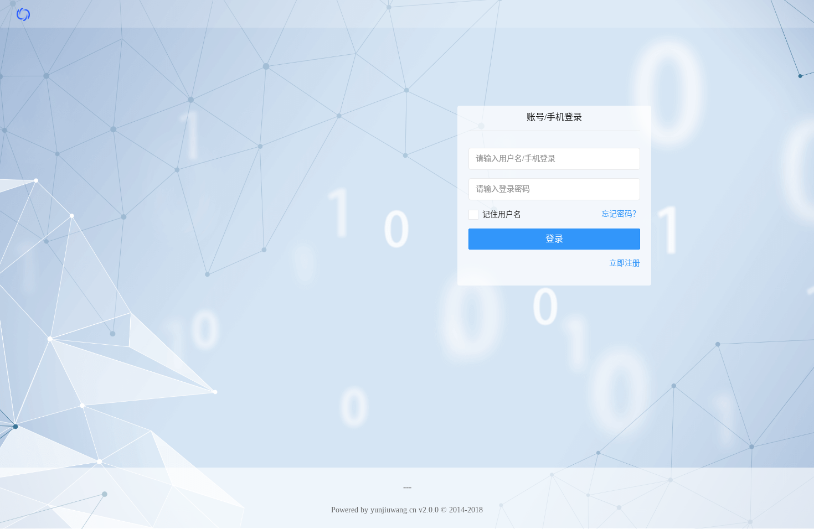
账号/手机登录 (554, 117)
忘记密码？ (620, 214)
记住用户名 (501, 214)
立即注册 (624, 263)
